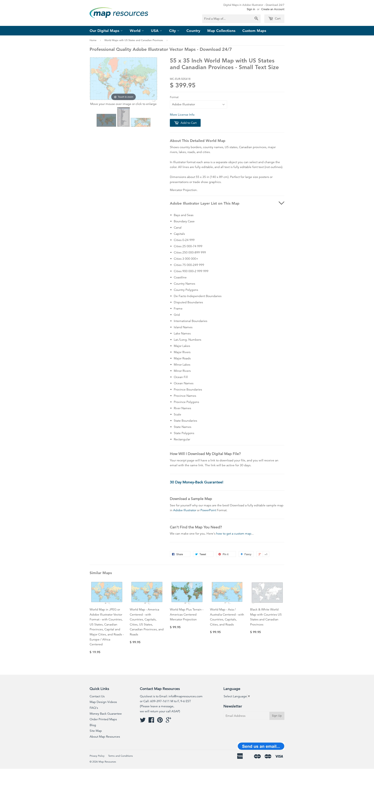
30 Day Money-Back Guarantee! (196, 482)
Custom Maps (254, 30)
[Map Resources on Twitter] (143, 721)
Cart (277, 18)
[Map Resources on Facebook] (151, 721)
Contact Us (97, 696)
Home (93, 40)
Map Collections (221, 30)
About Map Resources (105, 737)
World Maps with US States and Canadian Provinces (133, 40)
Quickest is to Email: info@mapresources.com (171, 696)
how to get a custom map (233, 534)
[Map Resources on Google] (168, 721)
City (173, 30)
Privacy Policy (97, 755)
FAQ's (94, 708)
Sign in (251, 9)
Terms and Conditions (120, 755)
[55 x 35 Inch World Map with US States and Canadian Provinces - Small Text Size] (106, 120)
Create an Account (272, 9)
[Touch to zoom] (123, 79)
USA (155, 30)
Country (193, 30)
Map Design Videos (103, 702)
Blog (93, 725)
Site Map (96, 731)
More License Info (182, 115)
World (136, 30)
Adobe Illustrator (184, 510)
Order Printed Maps (103, 719)
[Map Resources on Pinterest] (160, 721)
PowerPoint (208, 510)
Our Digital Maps (105, 30)
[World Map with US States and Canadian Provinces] (123, 117)
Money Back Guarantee (106, 714)
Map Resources (107, 761)
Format (174, 97)
